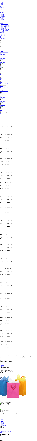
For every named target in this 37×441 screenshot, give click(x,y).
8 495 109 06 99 (1, 431)
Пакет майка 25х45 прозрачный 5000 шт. (4, 83)
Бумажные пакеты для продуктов (4, 27)
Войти (1, 6)
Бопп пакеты (2, 422)
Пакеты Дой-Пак (2, 32)
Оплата (2, 421)
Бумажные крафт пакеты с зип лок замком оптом (6, 26)
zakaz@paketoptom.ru (2, 12)
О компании (2, 0)
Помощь (1, 432)
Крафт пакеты (1, 23)
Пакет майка (2, 423)
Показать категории (2, 17)
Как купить (2, 2)
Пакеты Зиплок (2, 365)
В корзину (1, 55)
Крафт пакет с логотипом (3, 28)
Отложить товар (1, 70)
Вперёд (2, 51)
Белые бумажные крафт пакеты (4, 24)
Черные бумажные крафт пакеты (4, 30)
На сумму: (1, 10)
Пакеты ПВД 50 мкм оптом (4, 38)
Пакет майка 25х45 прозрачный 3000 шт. (4, 87)
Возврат (2, 3)
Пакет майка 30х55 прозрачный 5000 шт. (4, 52)
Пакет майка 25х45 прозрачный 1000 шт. (4, 91)
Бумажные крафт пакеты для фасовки (5, 25)
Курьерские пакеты (2, 31)
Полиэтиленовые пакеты (2, 37)
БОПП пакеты (2, 366)
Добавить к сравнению (2, 54)
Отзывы (2, 4)
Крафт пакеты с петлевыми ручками (5, 29)
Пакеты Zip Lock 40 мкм (3, 34)
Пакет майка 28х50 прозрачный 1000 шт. (4, 75)
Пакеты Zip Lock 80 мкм (3, 35)
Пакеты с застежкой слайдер (3, 36)
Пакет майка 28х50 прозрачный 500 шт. (4, 79)
